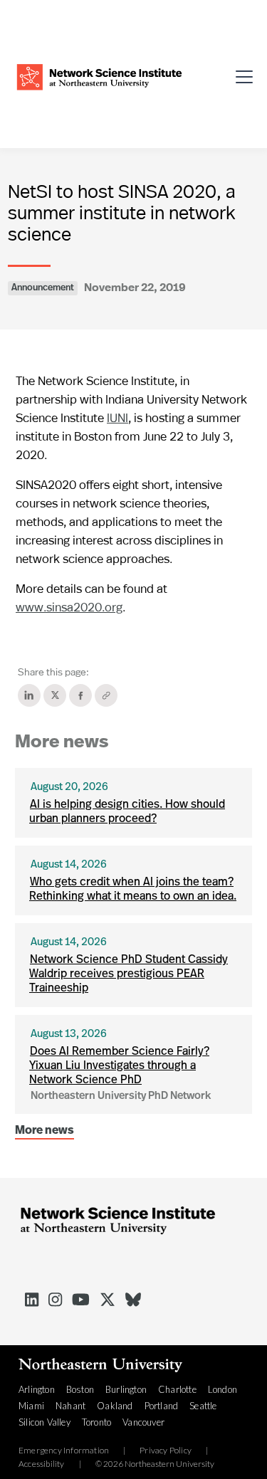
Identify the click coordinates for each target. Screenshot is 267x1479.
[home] (99, 75)
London (222, 1389)
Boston (80, 1389)
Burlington (126, 1389)
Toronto (96, 1422)
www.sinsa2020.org (69, 607)
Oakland (114, 1405)
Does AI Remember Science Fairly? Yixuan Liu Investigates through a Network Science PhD (119, 1066)
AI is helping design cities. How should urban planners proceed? (127, 812)
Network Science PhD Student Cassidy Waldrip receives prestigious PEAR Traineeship (128, 974)
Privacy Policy (166, 1450)
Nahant (70, 1405)
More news (44, 1131)
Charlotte (177, 1389)
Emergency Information (64, 1450)
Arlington (37, 1389)
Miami (31, 1405)
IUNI (117, 417)
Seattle (202, 1405)
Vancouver (143, 1422)
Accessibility (42, 1464)
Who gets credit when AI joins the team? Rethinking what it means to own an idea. (132, 889)
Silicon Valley (44, 1422)
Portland (162, 1405)
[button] (239, 75)
